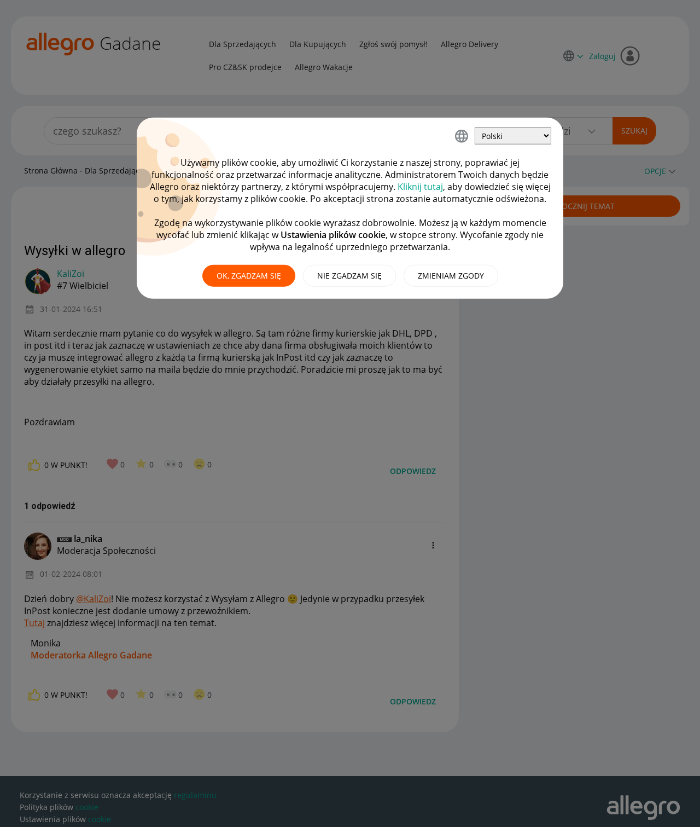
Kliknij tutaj (420, 187)
